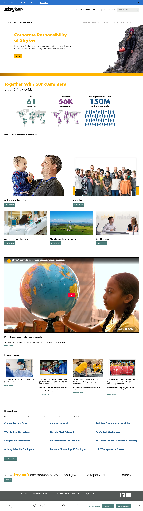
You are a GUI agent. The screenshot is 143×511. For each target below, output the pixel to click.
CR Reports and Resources (121, 22)
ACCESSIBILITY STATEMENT (40, 494)
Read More (8, 385)
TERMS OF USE (89, 494)
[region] (71, 506)
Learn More (10, 205)
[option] (71, 49)
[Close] (140, 506)
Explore (18, 56)
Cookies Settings (94, 506)
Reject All (108, 506)
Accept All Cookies (123, 506)
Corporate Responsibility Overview (95, 22)
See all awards (11, 458)
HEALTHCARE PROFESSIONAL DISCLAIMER (66, 494)
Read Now (44, 3)
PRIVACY (23, 494)
